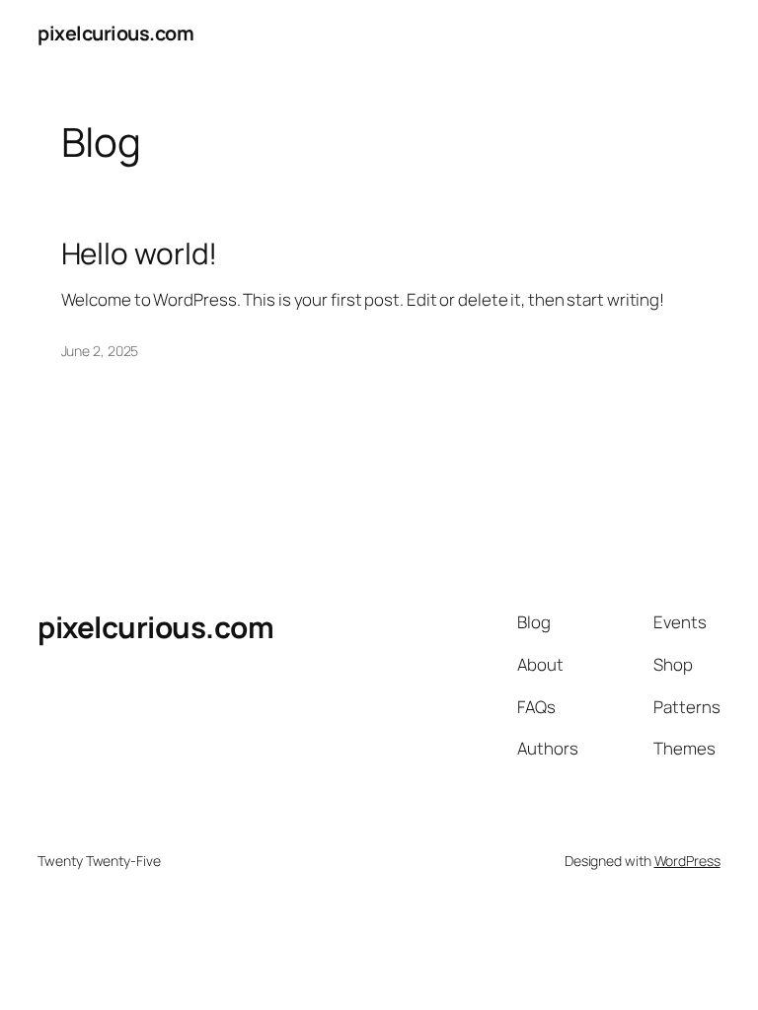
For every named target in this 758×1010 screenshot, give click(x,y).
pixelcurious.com (115, 33)
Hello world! (139, 253)
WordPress (687, 860)
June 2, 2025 (100, 350)
